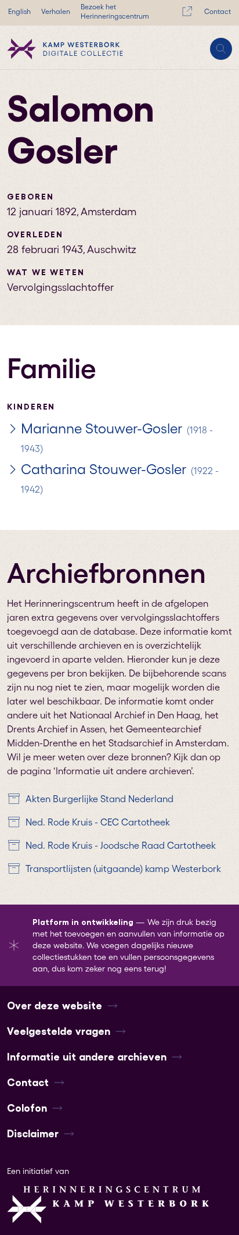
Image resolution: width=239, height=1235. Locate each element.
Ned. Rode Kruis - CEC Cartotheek (98, 822)
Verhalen (55, 11)
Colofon (27, 1108)
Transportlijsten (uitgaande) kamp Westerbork (123, 868)
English (19, 11)
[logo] (65, 49)
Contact (217, 11)
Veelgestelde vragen (58, 1031)
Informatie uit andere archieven (86, 1057)
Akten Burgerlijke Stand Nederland (99, 798)
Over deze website (54, 1006)
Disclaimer (33, 1134)
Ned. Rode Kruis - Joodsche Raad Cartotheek (121, 845)
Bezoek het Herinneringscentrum (115, 11)
